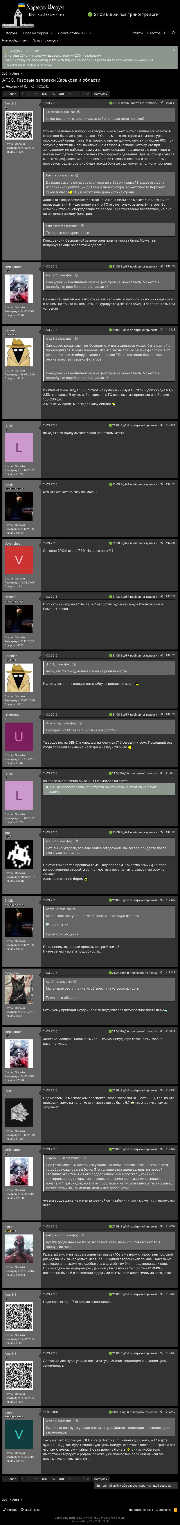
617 (53, 94)
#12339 (170, 1353)
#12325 (170, 484)
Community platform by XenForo (90, 1517)
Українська (32, 1509)
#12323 (170, 329)
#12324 (170, 425)
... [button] (28, 94)
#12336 (170, 1148)
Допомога (163, 1509)
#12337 (170, 1226)
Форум (11, 33)
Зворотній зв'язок (140, 1509)
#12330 (170, 773)
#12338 (170, 1293)
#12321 (170, 102)
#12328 (170, 655)
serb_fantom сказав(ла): (62, 226)
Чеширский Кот (17, 86)
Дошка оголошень (72, 33)
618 (61, 94)
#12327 (170, 596)
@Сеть (118, 1254)
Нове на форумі (35, 33)
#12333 (170, 972)
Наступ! (99, 94)
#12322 (170, 266)
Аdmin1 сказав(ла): (59, 909)
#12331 (170, 832)
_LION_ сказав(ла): (58, 664)
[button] (52, 33)
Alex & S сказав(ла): (59, 275)
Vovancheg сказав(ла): (61, 723)
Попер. (12, 94)
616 (44, 94)
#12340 (170, 1411)
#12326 (170, 542)
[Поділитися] (162, 102)
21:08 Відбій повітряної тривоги (126, 14)
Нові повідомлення (15, 40)
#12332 (170, 899)
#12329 (170, 714)
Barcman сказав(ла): (60, 175)
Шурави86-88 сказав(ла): (63, 1158)
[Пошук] (173, 33)
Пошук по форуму (45, 40)
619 (70, 94)
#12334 (170, 1031)
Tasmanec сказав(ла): (61, 111)
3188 (86, 94)
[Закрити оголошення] (173, 50)
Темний (12, 1509)
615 (36, 94)
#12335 (170, 1090)
